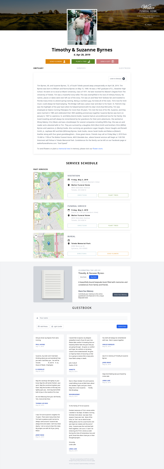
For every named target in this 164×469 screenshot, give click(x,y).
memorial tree (64, 148)
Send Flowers (113, 253)
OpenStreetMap (84, 463)
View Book (83, 277)
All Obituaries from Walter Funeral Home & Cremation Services (148, 16)
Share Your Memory (120, 295)
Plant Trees (113, 195)
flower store (97, 148)
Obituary (38, 68)
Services (81, 68)
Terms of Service (87, 460)
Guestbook (125, 68)
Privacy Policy (76, 460)
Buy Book (94, 277)
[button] (48, 184)
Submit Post (122, 326)
